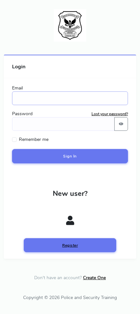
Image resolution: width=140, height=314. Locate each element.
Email (17, 88)
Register (70, 245)
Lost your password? (109, 113)
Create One (94, 278)
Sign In (70, 156)
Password (22, 114)
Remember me (34, 139)
